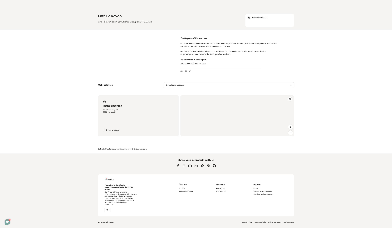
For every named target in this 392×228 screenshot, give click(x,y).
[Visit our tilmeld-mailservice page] (196, 166)
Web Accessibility (260, 222)
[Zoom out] (290, 132)
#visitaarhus (185, 63)
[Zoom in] (290, 127)
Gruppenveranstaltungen (262, 191)
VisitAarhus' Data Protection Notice (281, 222)
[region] (237, 115)
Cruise (255, 188)
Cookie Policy (247, 222)
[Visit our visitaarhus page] (178, 166)
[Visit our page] (184, 166)
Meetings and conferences (263, 194)
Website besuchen (259, 17)
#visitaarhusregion (198, 63)
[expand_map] (290, 99)
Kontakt (182, 188)
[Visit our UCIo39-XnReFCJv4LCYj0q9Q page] (190, 166)
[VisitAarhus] (111, 179)
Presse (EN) (220, 188)
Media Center (221, 191)
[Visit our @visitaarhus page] (202, 166)
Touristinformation (186, 191)
